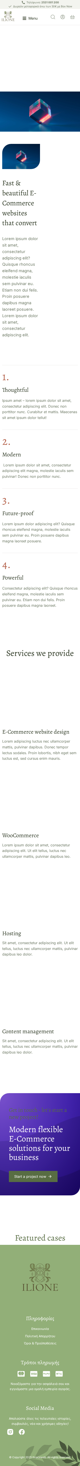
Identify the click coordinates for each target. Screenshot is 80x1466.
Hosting (11, 933)
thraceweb (39, 1457)
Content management (28, 1031)
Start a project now (30, 1176)
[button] (30, 17)
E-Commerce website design (35, 732)
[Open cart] (72, 17)
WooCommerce (20, 835)
